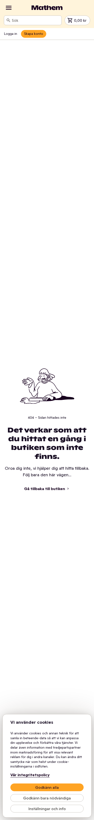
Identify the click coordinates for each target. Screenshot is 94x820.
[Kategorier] (8, 8)
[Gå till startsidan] (47, 8)
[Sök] (8, 20)
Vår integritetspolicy (30, 774)
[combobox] (36, 20)
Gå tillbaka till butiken (44, 488)
